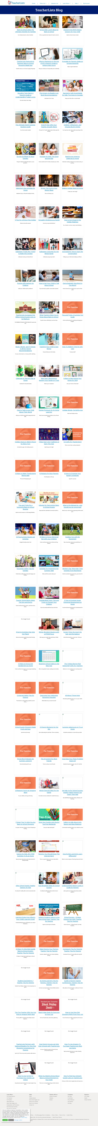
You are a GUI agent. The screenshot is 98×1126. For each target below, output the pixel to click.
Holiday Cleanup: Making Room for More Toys (25, 443)
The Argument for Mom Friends (49, 760)
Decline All (11, 1120)
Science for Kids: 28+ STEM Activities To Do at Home (25, 855)
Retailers (51, 1098)
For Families (9, 1099)
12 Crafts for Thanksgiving (72, 442)
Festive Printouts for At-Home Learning (49, 411)
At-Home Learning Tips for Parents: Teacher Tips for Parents (49, 983)
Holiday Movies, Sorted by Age (72, 410)
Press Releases (71, 1099)
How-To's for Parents (33, 1103)
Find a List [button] (43, 3)
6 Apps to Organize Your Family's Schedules (72, 474)
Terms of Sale (55, 1115)
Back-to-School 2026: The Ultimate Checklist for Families (25, 31)
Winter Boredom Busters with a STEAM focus (49, 633)
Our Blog (69, 1103)
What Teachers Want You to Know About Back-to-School (49, 316)
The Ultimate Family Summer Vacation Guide (25, 126)
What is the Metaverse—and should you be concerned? (72, 506)
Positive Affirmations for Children (25, 284)
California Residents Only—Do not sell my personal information (38, 1117)
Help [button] (76, 3)
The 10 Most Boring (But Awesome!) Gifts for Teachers (72, 665)
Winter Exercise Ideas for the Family (49, 791)
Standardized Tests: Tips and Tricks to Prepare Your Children (49, 602)
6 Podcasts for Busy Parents (49, 473)
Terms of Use (62, 1115)
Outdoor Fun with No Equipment (72, 538)
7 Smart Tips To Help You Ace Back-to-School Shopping (25, 823)
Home (34, 3)
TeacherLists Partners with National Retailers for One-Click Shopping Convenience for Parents (25, 1047)
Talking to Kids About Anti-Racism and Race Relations (72, 823)
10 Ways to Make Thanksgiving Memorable (25, 474)
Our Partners (70, 1101)
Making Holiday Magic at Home (72, 188)
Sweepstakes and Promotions (13, 1105)
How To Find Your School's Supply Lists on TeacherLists (72, 1077)
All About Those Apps (72, 695)
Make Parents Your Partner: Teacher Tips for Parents (49, 950)
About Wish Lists (10, 1101)
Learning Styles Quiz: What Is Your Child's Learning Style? (25, 918)
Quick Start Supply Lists (12, 1103)
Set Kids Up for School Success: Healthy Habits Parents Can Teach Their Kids (72, 792)
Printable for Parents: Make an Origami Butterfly (72, 62)
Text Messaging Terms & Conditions (42, 1115)
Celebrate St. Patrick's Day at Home (25, 379)
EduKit (85, 1098)
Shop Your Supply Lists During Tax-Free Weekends (49, 823)
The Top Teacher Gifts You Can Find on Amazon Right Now (25, 1013)
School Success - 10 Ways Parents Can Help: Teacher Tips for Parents (73, 919)
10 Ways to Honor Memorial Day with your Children (49, 538)
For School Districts (11, 1096)
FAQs (30, 1096)
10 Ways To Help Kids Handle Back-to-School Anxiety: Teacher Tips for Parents (25, 951)
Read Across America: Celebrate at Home (72, 157)
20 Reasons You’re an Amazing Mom (25, 791)
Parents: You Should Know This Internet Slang (49, 855)
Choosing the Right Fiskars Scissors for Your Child (72, 31)
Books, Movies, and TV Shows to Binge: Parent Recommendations (25, 349)
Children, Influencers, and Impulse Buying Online (72, 126)
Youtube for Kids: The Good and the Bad (49, 157)
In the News (70, 1098)
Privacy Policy (30, 1115)
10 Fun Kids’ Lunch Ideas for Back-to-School (49, 31)
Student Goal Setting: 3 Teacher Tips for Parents (25, 982)
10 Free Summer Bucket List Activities (25, 538)
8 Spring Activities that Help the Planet (25, 633)
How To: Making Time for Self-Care (72, 348)
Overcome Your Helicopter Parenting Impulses (49, 696)
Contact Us (31, 1105)
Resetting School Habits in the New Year (49, 665)
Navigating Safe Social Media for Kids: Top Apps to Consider (72, 94)
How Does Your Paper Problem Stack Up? (72, 760)
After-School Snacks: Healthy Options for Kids (25, 887)
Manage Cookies (18, 1120)
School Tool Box (87, 1099)
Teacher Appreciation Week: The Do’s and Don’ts (25, 601)
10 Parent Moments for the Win (49, 728)
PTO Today (86, 1096)
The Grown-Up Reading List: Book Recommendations (49, 94)
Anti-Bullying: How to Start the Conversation (72, 253)
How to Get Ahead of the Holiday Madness (72, 221)
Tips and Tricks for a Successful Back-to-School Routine (25, 507)
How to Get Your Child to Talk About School (49, 284)
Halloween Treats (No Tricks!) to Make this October (25, 253)
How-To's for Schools (33, 1101)
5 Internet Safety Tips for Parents (25, 696)
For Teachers (9, 1098)
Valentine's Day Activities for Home (25, 189)
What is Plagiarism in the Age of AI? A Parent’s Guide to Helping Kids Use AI (49, 63)
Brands (51, 1099)
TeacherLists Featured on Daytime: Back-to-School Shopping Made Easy (25, 63)
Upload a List (54, 3)
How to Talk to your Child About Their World (25, 411)
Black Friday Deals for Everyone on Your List (49, 1013)
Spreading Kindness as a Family (49, 220)
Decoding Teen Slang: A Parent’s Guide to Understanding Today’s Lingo (25, 95)
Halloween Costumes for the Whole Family (49, 253)
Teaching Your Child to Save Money (49, 348)
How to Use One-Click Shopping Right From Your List (72, 1013)
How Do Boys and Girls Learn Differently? (72, 855)
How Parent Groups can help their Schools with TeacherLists (49, 1045)
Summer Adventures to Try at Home (72, 728)
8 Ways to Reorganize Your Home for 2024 (73, 379)
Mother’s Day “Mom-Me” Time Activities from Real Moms (72, 570)
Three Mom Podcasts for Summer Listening (25, 760)
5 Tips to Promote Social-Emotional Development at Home (72, 602)
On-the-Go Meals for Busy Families (25, 157)
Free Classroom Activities (12, 1106)
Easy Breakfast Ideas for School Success (49, 887)
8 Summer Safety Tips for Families (25, 570)
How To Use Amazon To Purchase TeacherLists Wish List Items (72, 1046)
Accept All (5, 1120)
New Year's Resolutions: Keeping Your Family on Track (49, 379)
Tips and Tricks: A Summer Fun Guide (72, 316)
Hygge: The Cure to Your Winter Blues (49, 189)
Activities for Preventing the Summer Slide (49, 570)
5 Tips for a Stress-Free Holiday (25, 220)
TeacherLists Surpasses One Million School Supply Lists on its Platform (25, 317)
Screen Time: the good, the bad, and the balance (72, 633)
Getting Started (32, 1098)
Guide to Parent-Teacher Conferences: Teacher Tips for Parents (72, 983)
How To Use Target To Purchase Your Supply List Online (25, 1078)
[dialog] (15, 1115)
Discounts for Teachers (11, 1108)
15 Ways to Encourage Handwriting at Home (25, 665)
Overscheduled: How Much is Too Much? (72, 284)
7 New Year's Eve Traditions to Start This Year (49, 443)
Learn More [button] (66, 3)
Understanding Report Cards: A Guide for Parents (72, 887)
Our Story (70, 1096)
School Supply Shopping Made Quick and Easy (25, 728)
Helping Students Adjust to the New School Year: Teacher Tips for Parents (49, 919)
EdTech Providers (53, 1096)
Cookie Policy (69, 1115)
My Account (86, 3)
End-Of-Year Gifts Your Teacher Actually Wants (49, 126)
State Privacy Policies (57, 1117)
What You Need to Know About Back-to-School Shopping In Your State (49, 1078)
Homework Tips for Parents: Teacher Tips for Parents (72, 950)
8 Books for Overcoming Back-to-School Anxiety (49, 506)
